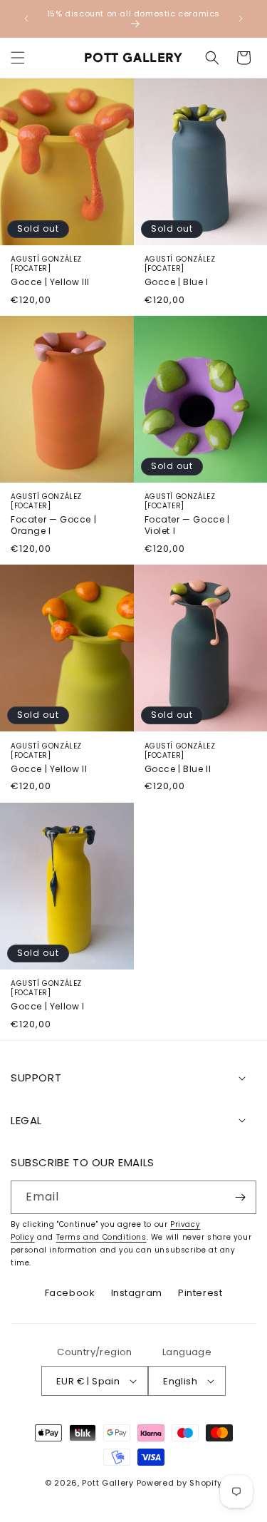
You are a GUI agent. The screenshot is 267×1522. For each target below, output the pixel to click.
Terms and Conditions (101, 1237)
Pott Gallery (107, 1482)
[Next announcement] (240, 18)
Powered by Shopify (180, 1482)
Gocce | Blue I (180, 271)
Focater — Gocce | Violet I (187, 514)
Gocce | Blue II (180, 758)
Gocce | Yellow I (48, 995)
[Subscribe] (240, 1197)
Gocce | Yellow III (50, 271)
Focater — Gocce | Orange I (53, 514)
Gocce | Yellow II (49, 758)
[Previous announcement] (26, 18)
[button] (17, 57)
